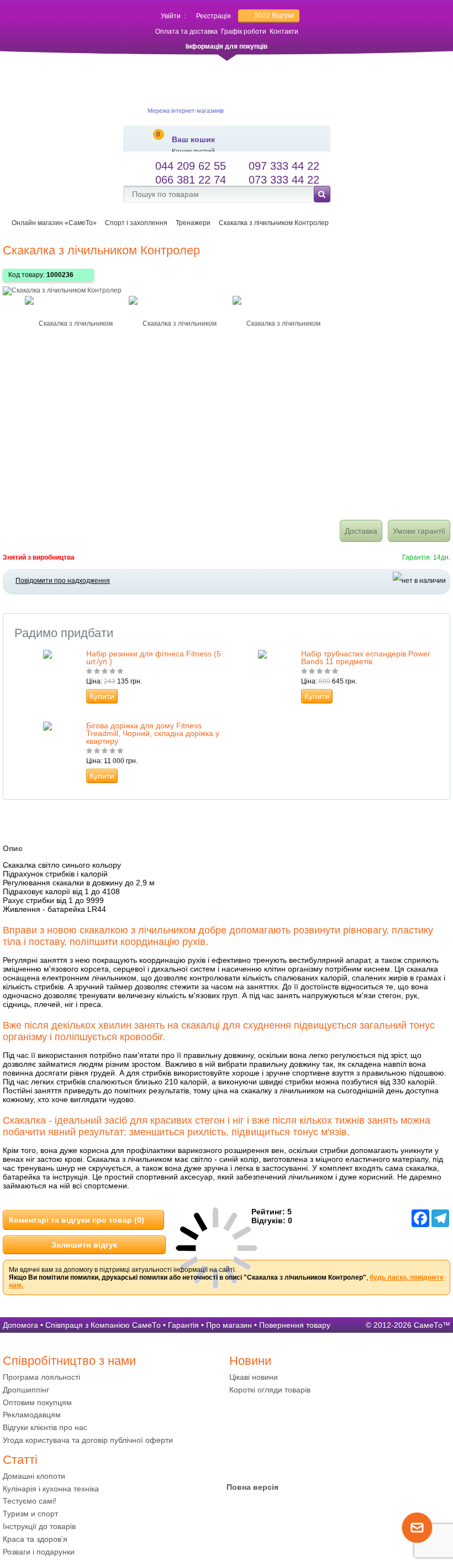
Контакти (284, 31)
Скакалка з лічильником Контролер (274, 223)
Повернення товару (294, 1325)
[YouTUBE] (259, 1463)
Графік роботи (243, 31)
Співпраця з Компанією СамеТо (103, 1325)
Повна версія (252, 1487)
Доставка (361, 530)
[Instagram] (281, 1463)
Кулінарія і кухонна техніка (51, 1488)
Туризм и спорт (30, 1513)
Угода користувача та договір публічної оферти (88, 1440)
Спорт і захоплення (136, 223)
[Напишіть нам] (418, 1541)
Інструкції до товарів (39, 1526)
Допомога (20, 1325)
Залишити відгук (84, 1244)
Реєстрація (213, 16)
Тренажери (193, 223)
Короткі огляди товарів (269, 1389)
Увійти (171, 16)
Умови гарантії (419, 530)
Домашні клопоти (34, 1476)
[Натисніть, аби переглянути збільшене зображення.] (62, 290)
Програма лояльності (41, 1377)
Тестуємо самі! (29, 1500)
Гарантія (183, 1325)
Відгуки (274, 15)
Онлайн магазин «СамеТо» (54, 223)
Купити (101, 696)
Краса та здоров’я (35, 1539)
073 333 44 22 (284, 179)
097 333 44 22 (284, 165)
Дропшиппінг (26, 1389)
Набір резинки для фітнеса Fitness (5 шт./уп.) (153, 657)
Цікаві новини (253, 1377)
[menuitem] (113, 1377)
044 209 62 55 (190, 165)
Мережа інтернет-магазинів (186, 110)
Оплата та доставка (186, 31)
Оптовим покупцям (37, 1402)
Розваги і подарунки (39, 1551)
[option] (71, 323)
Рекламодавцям (32, 1414)
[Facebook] (238, 1463)
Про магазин (229, 1325)
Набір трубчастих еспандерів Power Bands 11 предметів (365, 657)
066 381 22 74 (190, 179)
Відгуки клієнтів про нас (45, 1427)
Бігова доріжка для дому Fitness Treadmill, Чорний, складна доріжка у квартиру (152, 733)
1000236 (59, 275)
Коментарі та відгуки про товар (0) (76, 1220)
